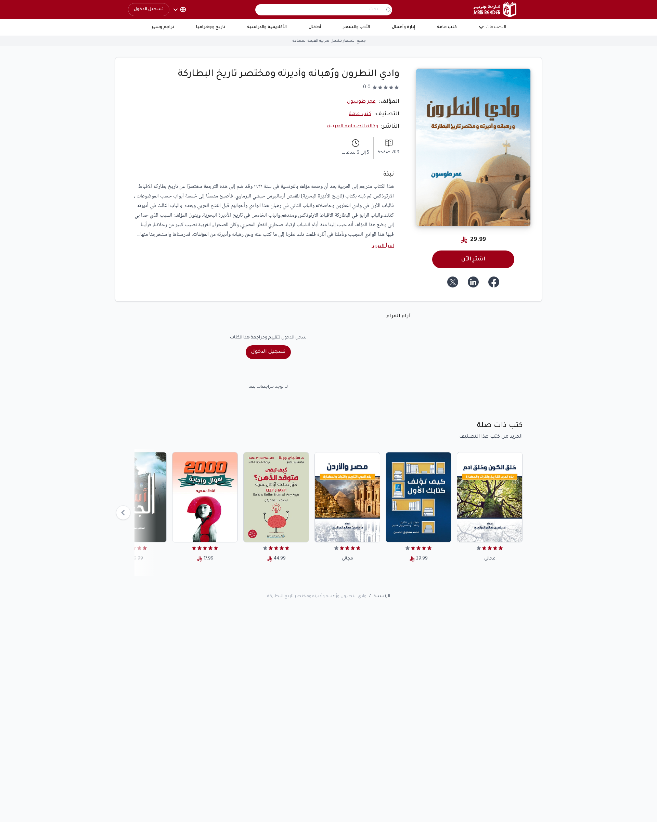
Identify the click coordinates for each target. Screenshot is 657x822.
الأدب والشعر (356, 27)
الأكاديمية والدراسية (267, 27)
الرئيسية (382, 596)
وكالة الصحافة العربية (352, 126)
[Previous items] (123, 512)
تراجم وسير (162, 27)
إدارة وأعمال (403, 27)
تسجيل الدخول (149, 9)
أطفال (315, 27)
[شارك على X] (453, 282)
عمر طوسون (361, 102)
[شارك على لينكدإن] (473, 282)
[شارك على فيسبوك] (494, 282)
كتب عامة (447, 27)
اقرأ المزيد (383, 246)
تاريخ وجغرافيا (210, 27)
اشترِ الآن (473, 259)
